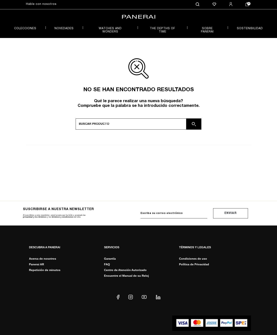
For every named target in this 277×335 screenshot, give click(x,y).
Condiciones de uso (193, 258)
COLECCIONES (25, 28)
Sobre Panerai (207, 30)
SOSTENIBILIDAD (250, 28)
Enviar (230, 213)
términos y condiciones (62, 217)
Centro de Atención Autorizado (125, 270)
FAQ (107, 264)
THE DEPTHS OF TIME (162, 30)
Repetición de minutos (44, 270)
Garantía (110, 258)
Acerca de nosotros (42, 258)
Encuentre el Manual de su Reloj (126, 275)
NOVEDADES (64, 28)
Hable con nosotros (41, 4)
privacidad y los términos (34, 217)
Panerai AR (36, 264)
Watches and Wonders (110, 30)
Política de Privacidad (194, 264)
